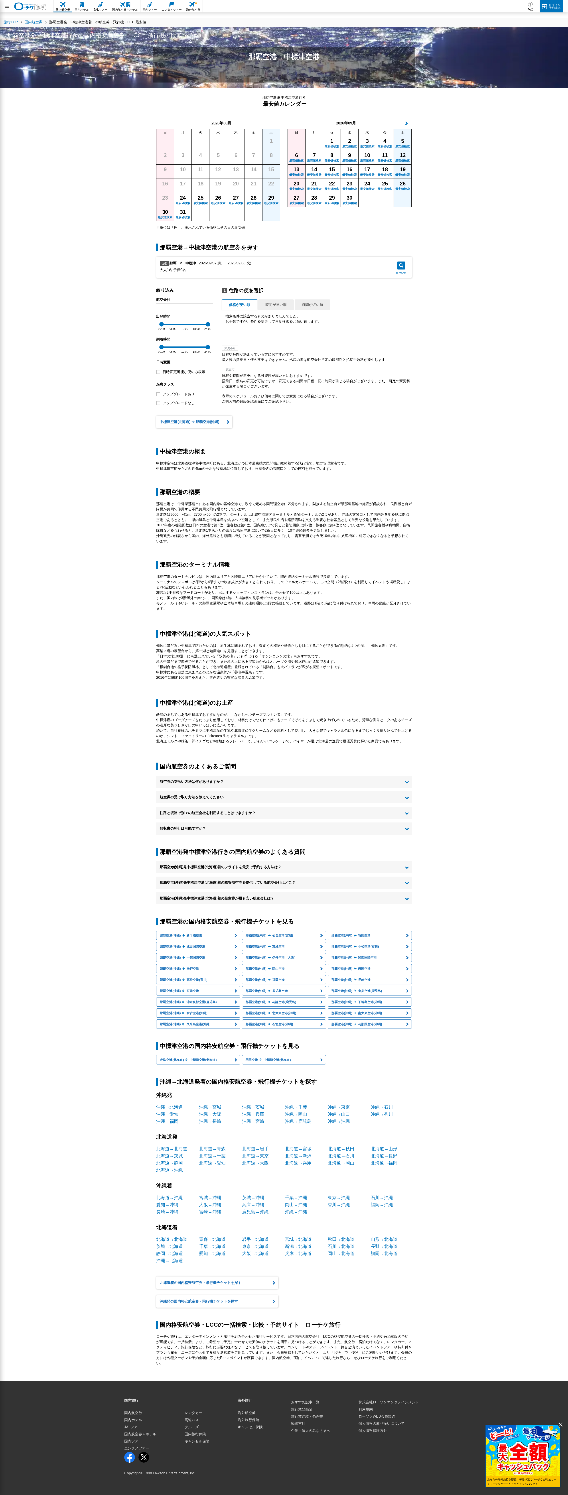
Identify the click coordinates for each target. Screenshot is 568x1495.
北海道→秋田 (341, 1148)
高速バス (192, 1420)
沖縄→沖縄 (339, 1121)
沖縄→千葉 (296, 1107)
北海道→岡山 (341, 1163)
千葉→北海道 (212, 1246)
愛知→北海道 (212, 1253)
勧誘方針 (298, 1423)
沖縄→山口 (339, 1114)
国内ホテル (133, 1420)
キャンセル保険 (197, 1441)
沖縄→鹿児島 (298, 1121)
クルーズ (192, 1427)
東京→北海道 (255, 1246)
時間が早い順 (276, 305)
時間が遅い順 (312, 305)
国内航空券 (133, 1413)
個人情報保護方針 (373, 1430)
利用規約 (366, 1409)
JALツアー (132, 1427)
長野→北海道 (384, 1246)
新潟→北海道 (298, 1246)
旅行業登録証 (301, 1409)
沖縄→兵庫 (253, 1114)
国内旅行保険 (195, 1434)
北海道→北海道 (171, 1148)
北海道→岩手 (255, 1148)
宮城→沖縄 (210, 1197)
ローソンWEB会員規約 (377, 1416)
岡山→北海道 (341, 1253)
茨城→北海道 (169, 1246)
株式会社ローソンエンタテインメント (389, 1402)
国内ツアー (133, 1441)
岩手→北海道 (255, 1239)
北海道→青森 (212, 1148)
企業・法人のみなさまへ (310, 1430)
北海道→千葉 (212, 1155)
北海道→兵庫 (298, 1163)
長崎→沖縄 (167, 1211)
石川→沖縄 (382, 1197)
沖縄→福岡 (167, 1121)
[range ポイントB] (207, 324)
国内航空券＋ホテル (140, 1434)
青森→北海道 (212, 1239)
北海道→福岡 (384, 1163)
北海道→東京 (255, 1155)
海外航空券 (247, 1413)
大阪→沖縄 (210, 1204)
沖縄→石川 (382, 1107)
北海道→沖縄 (169, 1170)
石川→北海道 (341, 1246)
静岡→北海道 (169, 1253)
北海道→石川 (341, 1155)
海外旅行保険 (248, 1420)
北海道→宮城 (298, 1148)
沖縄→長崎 (210, 1121)
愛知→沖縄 (167, 1204)
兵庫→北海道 (298, 1253)
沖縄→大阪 (210, 1114)
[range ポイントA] (161, 324)
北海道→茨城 (169, 1155)
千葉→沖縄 (296, 1197)
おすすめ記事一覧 (305, 1402)
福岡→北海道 (384, 1253)
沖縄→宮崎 (253, 1121)
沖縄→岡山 (296, 1114)
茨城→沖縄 (253, 1197)
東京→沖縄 (339, 1197)
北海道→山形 (384, 1148)
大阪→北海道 (255, 1253)
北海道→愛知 (212, 1163)
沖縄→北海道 (169, 1107)
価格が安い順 (239, 305)
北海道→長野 (384, 1155)
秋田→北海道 (341, 1239)
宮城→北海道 (298, 1239)
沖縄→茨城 (253, 1107)
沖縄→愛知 (167, 1114)
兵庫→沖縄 (253, 1204)
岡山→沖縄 (296, 1204)
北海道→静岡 (169, 1163)
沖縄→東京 (339, 1107)
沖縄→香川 (382, 1114)
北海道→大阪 (255, 1163)
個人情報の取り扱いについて (382, 1423)
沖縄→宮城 (210, 1107)
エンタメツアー (136, 1448)
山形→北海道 (384, 1239)
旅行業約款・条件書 (307, 1416)
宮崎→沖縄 (210, 1211)
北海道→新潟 (298, 1155)
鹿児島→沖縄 (255, 1211)
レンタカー (193, 1413)
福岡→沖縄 (382, 1204)
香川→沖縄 (339, 1204)
